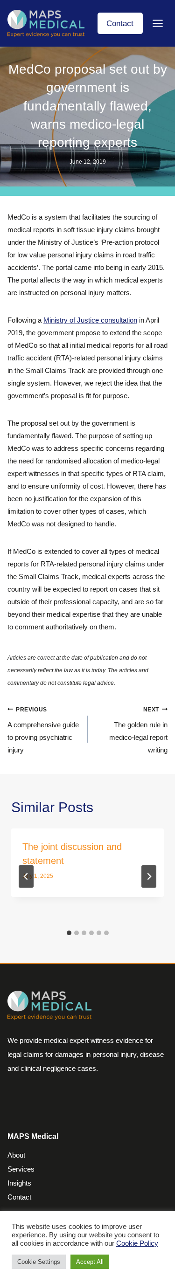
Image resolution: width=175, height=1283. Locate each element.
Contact (119, 23)
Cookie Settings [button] (38, 1261)
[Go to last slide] (26, 876)
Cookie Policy (137, 1243)
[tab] (69, 933)
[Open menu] (157, 23)
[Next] (148, 876)
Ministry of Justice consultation (90, 320)
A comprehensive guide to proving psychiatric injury (43, 730)
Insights (19, 1183)
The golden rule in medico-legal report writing (138, 730)
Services (21, 1169)
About (16, 1155)
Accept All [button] (90, 1261)
